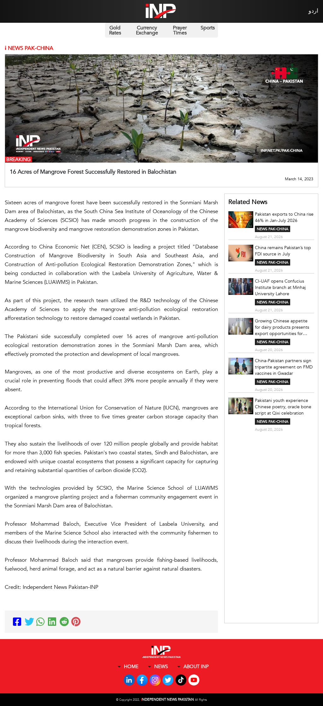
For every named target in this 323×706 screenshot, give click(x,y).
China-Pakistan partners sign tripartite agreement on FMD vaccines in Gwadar (284, 367)
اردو (313, 11)
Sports (208, 27)
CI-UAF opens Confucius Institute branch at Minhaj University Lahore (280, 287)
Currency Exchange (147, 30)
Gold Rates (115, 30)
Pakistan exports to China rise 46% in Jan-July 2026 (284, 217)
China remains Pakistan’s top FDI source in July (283, 251)
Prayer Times (180, 30)
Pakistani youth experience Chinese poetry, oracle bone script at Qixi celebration (283, 407)
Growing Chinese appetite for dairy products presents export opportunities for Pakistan (282, 327)
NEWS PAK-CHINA (272, 228)
